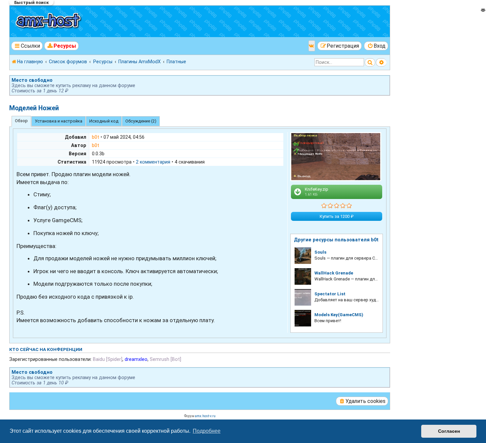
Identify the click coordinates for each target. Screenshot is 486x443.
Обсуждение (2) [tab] (140, 121)
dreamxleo (136, 359)
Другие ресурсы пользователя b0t (336, 239)
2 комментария (153, 162)
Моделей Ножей (34, 108)
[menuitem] (61, 45)
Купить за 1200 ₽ (336, 216)
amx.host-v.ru (205, 416)
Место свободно (32, 80)
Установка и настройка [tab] (58, 121)
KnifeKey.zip (316, 192)
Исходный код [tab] (103, 121)
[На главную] (49, 21)
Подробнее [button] (207, 431)
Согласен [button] (449, 431)
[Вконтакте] (311, 45)
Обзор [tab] (21, 120)
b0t (95, 137)
